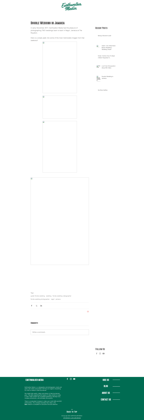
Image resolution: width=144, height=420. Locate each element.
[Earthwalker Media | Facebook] (96, 353)
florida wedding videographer (62, 296)
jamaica (58, 299)
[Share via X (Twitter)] (36, 306)
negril (52, 299)
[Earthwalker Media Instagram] (100, 353)
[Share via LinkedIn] (41, 306)
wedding (48, 296)
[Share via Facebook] (32, 306)
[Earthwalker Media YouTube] (103, 353)
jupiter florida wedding (38, 296)
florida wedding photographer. (40, 299)
